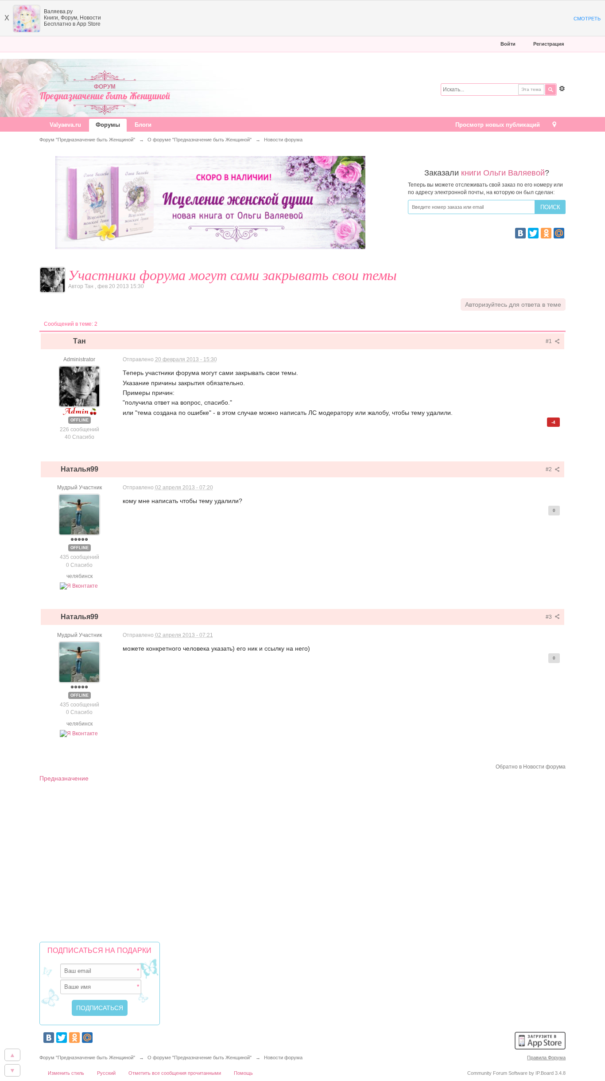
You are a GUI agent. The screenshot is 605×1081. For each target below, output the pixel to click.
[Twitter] (533, 233)
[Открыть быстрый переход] (554, 125)
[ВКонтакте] (520, 233)
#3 (549, 617)
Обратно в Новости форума (531, 767)
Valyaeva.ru (65, 124)
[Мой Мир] (559, 233)
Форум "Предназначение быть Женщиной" (87, 1057)
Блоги (143, 124)
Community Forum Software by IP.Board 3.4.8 (516, 1073)
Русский (106, 1073)
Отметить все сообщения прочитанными (174, 1073)
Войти (508, 44)
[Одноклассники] (546, 233)
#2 (549, 469)
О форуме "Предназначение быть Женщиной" (199, 1057)
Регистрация (548, 44)
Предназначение (64, 778)
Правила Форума (546, 1057)
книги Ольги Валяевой (503, 172)
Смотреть (587, 18)
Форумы (108, 124)
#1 (549, 341)
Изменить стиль (66, 1073)
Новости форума (283, 1057)
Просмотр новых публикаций (497, 124)
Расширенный (562, 88)
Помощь (243, 1073)
